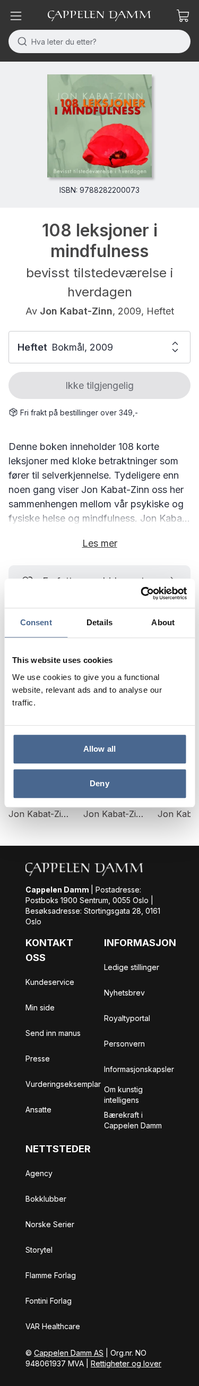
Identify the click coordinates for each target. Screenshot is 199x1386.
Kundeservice (49, 982)
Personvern (124, 1043)
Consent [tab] (36, 622)
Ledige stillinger (131, 967)
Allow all (99, 748)
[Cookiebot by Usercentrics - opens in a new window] (142, 593)
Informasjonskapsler (139, 1069)
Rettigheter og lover (126, 1363)
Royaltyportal (127, 1018)
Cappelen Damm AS (68, 1352)
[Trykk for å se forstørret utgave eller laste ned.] (99, 125)
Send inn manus (53, 1033)
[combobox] (99, 41)
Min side (40, 1007)
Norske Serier (49, 1224)
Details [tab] (99, 622)
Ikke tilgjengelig (99, 385)
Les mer (99, 543)
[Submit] (19, 41)
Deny (99, 783)
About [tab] (163, 622)
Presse (37, 1058)
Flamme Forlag (50, 1275)
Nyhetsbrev (124, 992)
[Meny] (15, 15)
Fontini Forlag (48, 1300)
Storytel (39, 1249)
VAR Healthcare (52, 1326)
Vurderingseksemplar (63, 1084)
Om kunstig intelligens (123, 1094)
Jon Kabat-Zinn (76, 311)
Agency (39, 1173)
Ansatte (38, 1109)
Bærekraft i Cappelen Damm (133, 1120)
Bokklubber (45, 1198)
